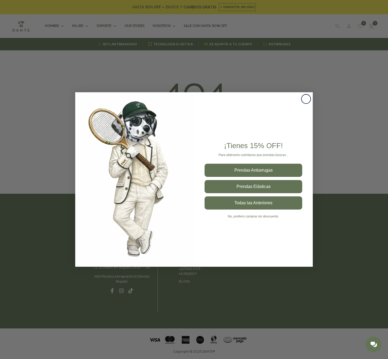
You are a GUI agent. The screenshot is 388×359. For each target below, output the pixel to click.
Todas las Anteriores (253, 203)
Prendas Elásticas (253, 186)
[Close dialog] (306, 99)
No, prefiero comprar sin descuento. (253, 216)
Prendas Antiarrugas (253, 170)
